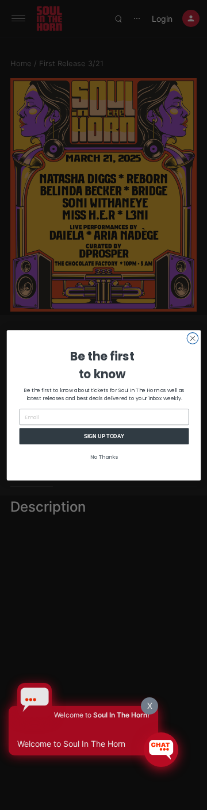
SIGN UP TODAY (103, 436)
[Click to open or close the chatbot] (161, 749)
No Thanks (104, 456)
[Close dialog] (192, 338)
